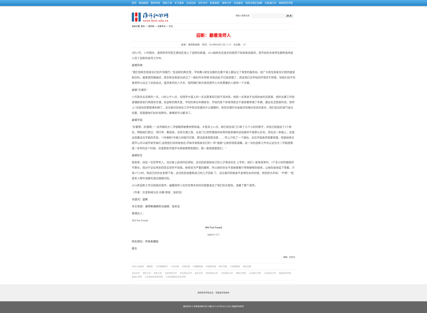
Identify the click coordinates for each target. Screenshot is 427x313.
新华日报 (223, 266)
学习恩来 (179, 3)
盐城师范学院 (285, 273)
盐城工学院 (137, 277)
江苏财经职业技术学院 (176, 277)
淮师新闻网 (151, 206)
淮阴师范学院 (286, 3)
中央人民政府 (138, 266)
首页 (134, 3)
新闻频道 (143, 3)
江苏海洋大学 (270, 273)
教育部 (150, 266)
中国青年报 (211, 266)
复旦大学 (199, 273)
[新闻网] (150, 17)
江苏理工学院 (255, 273)
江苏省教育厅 (162, 266)
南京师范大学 (212, 273)
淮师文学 (226, 3)
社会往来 (191, 3)
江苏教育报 (235, 266)
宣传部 (151, 26)
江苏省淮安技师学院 (154, 277)
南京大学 (158, 273)
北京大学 (136, 273)
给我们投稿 (256, 3)
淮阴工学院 (241, 273)
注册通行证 (270, 3)
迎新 (145, 199)
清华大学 (147, 273)
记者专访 (161, 26)
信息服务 (238, 3)
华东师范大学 (186, 273)
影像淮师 (214, 3)
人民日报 (175, 266)
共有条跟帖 (151, 241)
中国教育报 (198, 266)
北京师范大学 (171, 273)
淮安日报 (247, 266)
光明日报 (186, 266)
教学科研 (155, 3)
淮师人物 (167, 3)
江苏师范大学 (227, 273)
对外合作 (202, 3)
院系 (248, 3)
